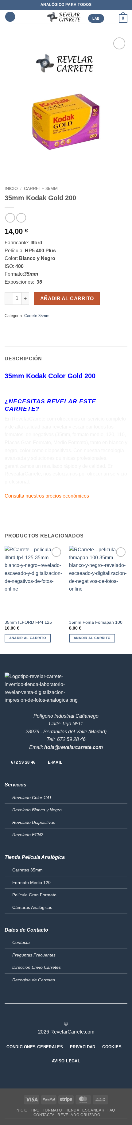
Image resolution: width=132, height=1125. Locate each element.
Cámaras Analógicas (32, 907)
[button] (10, 17)
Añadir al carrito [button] (27, 638)
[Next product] (10, 218)
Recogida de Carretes (33, 979)
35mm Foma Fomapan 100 (95, 622)
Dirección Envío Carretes (36, 967)
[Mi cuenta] (111, 18)
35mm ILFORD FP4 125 (28, 622)
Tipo (35, 1110)
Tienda (72, 1110)
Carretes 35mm (27, 869)
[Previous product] (21, 218)
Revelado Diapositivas (33, 822)
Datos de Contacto (26, 930)
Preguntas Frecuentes (34, 954)
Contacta (21, 942)
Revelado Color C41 (32, 797)
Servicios (15, 784)
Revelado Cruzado (78, 1115)
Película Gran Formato (34, 894)
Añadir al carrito (67, 298)
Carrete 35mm (41, 188)
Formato (52, 1110)
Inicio (11, 188)
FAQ (111, 1110)
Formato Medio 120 (31, 882)
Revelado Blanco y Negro (37, 809)
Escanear (93, 1110)
